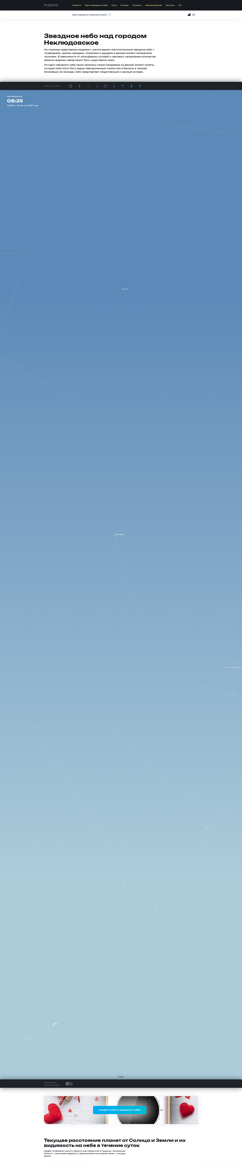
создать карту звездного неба (120, 1110)
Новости (76, 5)
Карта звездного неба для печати (89, 15)
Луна (114, 5)
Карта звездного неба (96, 5)
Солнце (124, 5)
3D (179, 5)
